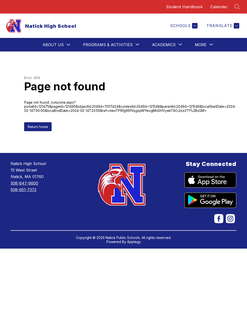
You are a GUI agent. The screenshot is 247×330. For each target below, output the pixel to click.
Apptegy (134, 242)
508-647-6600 (24, 183)
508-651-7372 (23, 189)
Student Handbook (184, 6)
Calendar (219, 6)
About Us (53, 44)
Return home (38, 127)
